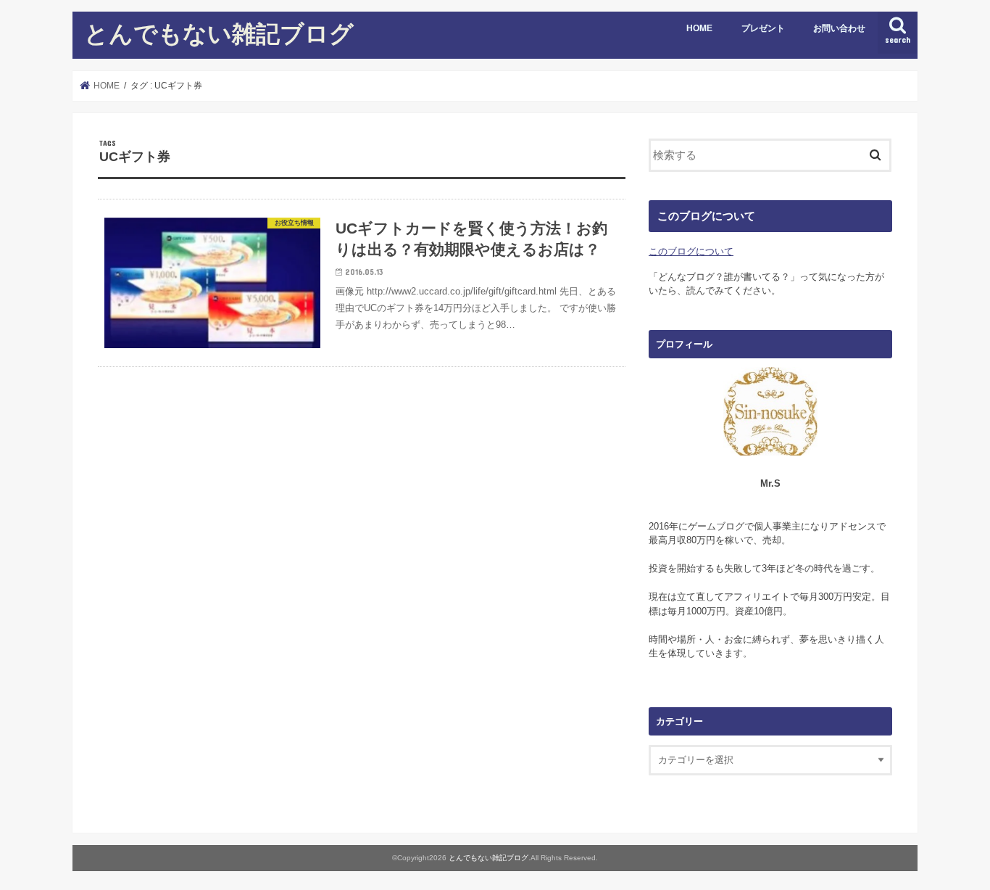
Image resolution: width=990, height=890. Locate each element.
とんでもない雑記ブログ (219, 33)
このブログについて (691, 251)
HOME (699, 28)
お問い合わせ (839, 28)
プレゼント (763, 28)
